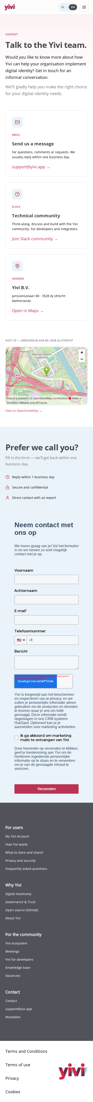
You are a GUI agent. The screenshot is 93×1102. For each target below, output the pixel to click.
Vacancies (12, 975)
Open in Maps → (28, 310)
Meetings (12, 951)
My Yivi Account (17, 836)
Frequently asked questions (26, 868)
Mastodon (13, 1017)
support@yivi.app (18, 1009)
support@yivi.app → (31, 166)
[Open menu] (84, 7)
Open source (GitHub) (21, 910)
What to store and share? (24, 852)
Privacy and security (20, 860)
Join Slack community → (35, 238)
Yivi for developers (19, 959)
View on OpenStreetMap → (23, 411)
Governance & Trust (20, 902)
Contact (11, 1001)
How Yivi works (16, 844)
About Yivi (13, 918)
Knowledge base (17, 967)
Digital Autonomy (18, 894)
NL (63, 7)
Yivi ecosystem (16, 943)
